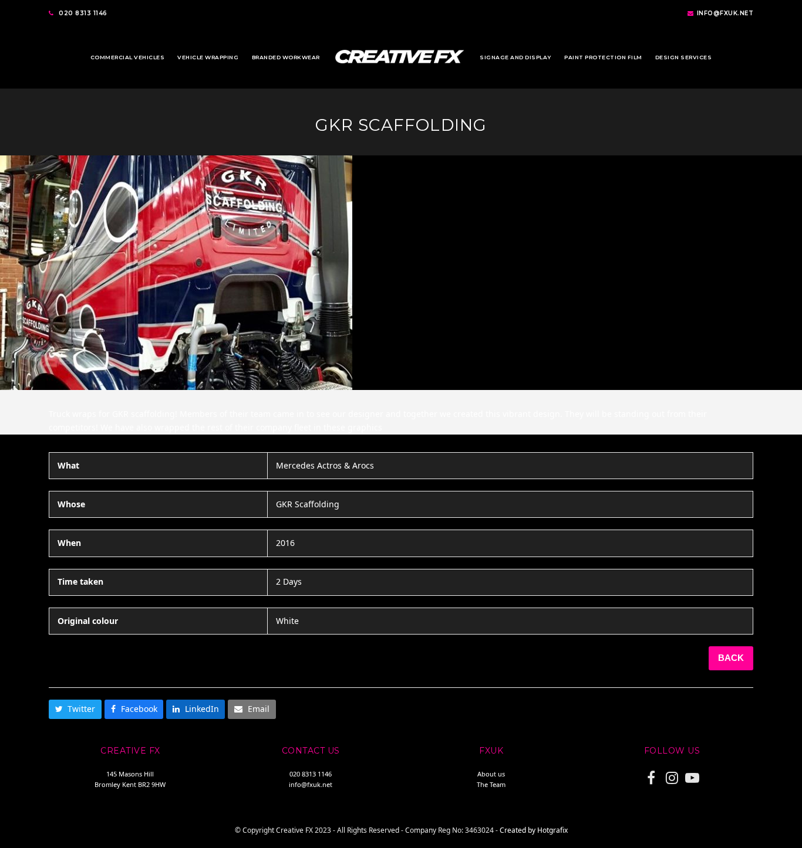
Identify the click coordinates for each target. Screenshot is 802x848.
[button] (75, 710)
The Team (491, 784)
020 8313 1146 (83, 13)
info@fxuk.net (725, 13)
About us (491, 773)
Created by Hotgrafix (534, 830)
